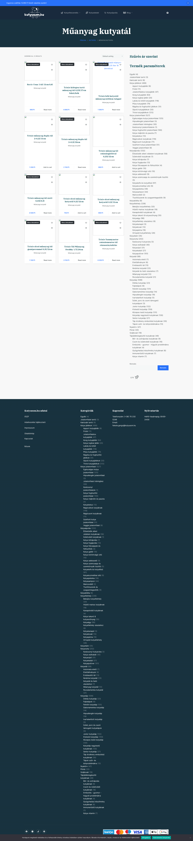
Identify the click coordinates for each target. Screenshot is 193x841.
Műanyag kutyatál (40, 88)
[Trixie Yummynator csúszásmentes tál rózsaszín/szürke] (108, 227)
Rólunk (27, 446)
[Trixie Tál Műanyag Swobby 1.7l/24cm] (74, 231)
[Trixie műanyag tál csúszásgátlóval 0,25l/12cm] (108, 131)
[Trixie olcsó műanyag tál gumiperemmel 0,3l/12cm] (39, 230)
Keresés (133, 364)
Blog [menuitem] (129, 13)
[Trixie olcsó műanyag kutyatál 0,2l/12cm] (74, 184)
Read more (48, 110)
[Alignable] (38, 831)
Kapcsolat (28, 438)
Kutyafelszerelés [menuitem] (71, 13)
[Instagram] (32, 831)
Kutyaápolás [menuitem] (112, 13)
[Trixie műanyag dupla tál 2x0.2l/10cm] (74, 125)
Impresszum (29, 428)
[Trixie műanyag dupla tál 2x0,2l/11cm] (39, 124)
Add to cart (47, 167)
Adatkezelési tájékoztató (35, 422)
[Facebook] (26, 831)
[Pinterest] (44, 831)
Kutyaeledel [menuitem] (94, 13)
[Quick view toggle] (52, 70)
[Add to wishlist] (52, 64)
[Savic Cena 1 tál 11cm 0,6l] (39, 70)
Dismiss (188, 3)
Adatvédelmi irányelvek (161, 837)
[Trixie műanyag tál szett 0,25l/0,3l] (39, 184)
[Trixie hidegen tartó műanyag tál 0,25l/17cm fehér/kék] (74, 72)
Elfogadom (146, 837)
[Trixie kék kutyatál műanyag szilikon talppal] (108, 76)
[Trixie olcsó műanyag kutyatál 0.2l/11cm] (108, 184)
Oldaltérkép (29, 433)
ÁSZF (26, 416)
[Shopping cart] (168, 13)
